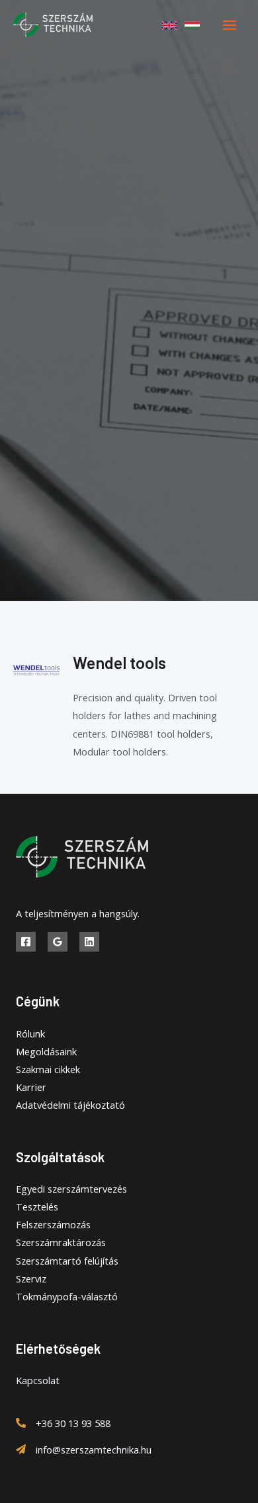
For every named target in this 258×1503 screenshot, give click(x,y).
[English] (169, 25)
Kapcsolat (38, 1380)
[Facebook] (26, 942)
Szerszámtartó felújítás (67, 1260)
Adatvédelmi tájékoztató (70, 1104)
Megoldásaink (46, 1051)
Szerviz (31, 1278)
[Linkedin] (89, 942)
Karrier (31, 1087)
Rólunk (30, 1033)
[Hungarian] (192, 25)
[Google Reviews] (57, 942)
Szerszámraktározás (61, 1242)
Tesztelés (37, 1206)
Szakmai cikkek (48, 1069)
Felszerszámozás (53, 1224)
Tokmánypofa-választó (67, 1296)
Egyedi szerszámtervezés (71, 1188)
